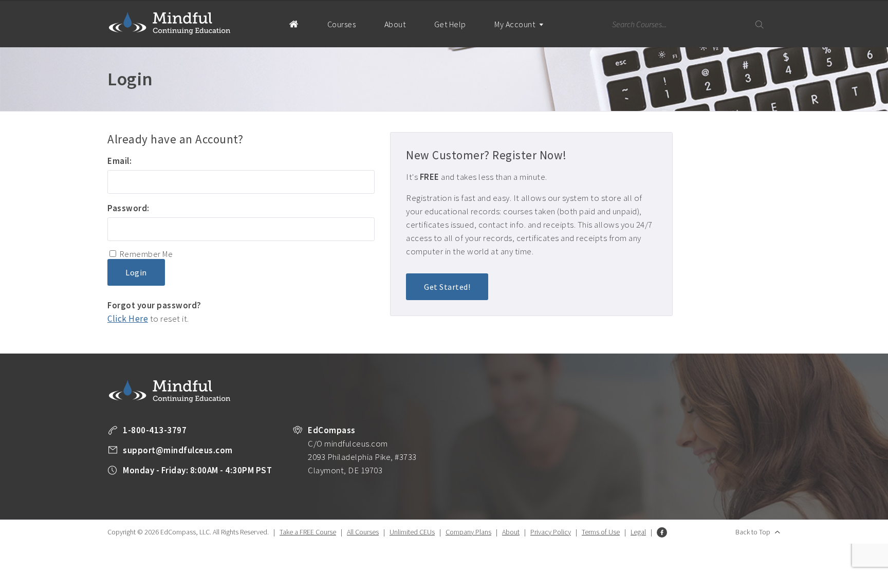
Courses (341, 24)
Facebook (662, 532)
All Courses (363, 531)
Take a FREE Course (308, 531)
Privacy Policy (550, 531)
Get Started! (447, 287)
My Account (515, 24)
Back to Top (752, 531)
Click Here (127, 318)
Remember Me (146, 254)
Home (294, 24)
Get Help (450, 24)
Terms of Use (601, 531)
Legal (638, 531)
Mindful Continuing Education (169, 23)
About (395, 24)
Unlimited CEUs (412, 531)
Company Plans (468, 531)
